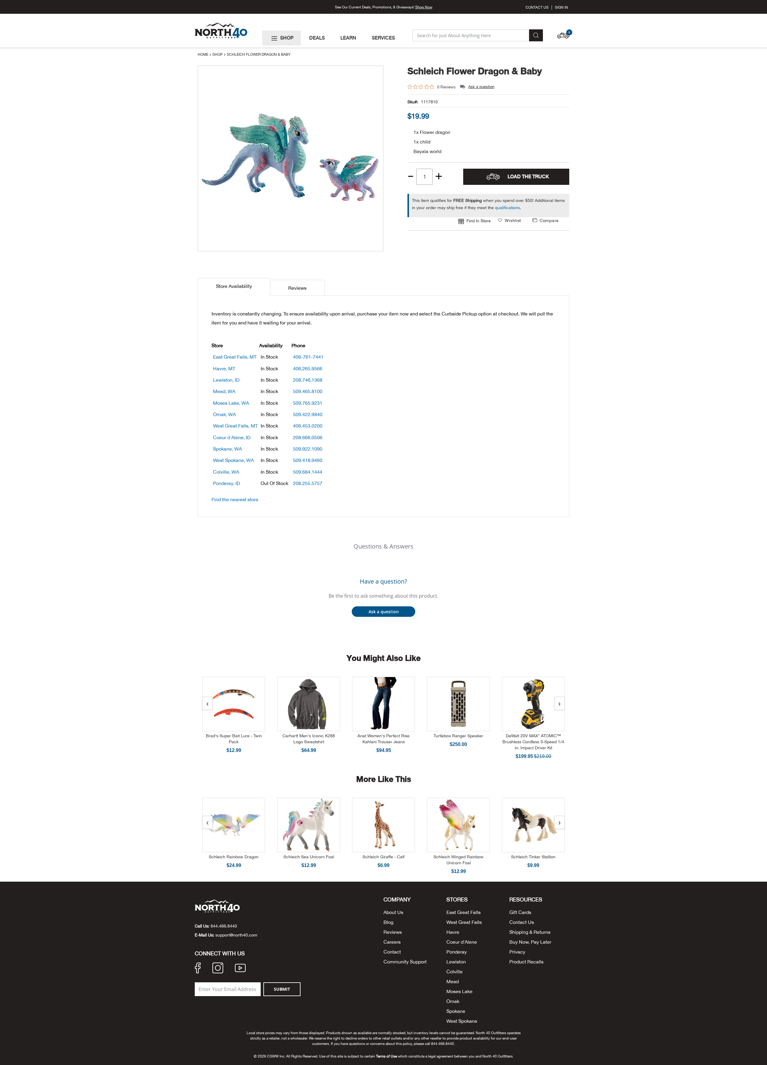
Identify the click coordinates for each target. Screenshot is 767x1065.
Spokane (455, 1011)
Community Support (405, 961)
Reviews (297, 288)
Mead (452, 981)
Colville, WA (226, 472)
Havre (452, 932)
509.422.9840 (307, 414)
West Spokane (461, 1021)
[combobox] (470, 35)
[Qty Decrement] (411, 174)
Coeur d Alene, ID (231, 437)
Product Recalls (526, 961)
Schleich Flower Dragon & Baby (474, 71)
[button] (564, 32)
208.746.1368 (307, 380)
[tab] (234, 287)
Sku (411, 101)
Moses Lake (459, 991)
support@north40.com (236, 935)
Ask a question (481, 86)
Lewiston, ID (226, 380)
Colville (454, 971)
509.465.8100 (307, 391)
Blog (388, 922)
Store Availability (234, 286)
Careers (392, 942)
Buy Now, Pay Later (530, 942)
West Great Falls (464, 922)
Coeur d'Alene (461, 942)
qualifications (507, 207)
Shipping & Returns (529, 932)
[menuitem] (281, 38)
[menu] (334, 38)
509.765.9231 (307, 403)
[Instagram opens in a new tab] (217, 969)
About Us (393, 912)
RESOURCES (525, 900)
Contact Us (537, 7)
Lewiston (456, 961)
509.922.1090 (307, 448)
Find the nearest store (235, 499)
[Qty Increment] (439, 177)
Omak (452, 1001)
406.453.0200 (307, 425)
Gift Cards (520, 912)
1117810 (429, 101)
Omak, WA (224, 414)
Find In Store (478, 220)
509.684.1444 (307, 472)
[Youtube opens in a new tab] (240, 969)
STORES (457, 900)
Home (203, 54)
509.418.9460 (307, 460)
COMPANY (397, 900)
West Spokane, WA (233, 460)
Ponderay (456, 951)
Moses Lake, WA (231, 403)
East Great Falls (463, 912)
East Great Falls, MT (234, 356)
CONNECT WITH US (220, 954)
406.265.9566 (307, 368)
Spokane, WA (227, 448)
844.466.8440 (224, 926)
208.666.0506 (307, 437)
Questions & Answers (383, 546)
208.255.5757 (307, 483)
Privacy (517, 951)
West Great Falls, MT (235, 425)
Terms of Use (386, 1056)
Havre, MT (224, 368)
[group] (418, 116)
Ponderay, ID (226, 483)
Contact (392, 951)
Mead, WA (224, 391)
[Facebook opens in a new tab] (198, 969)
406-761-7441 (308, 356)
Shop (218, 54)
